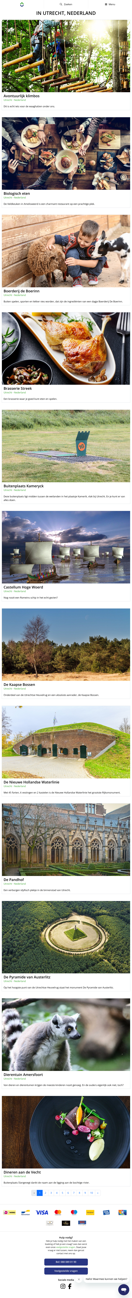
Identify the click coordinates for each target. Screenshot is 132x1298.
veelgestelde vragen (65, 1247)
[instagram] (63, 1286)
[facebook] (70, 1286)
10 (91, 1193)
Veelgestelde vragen (66, 1271)
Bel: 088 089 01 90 (66, 1262)
